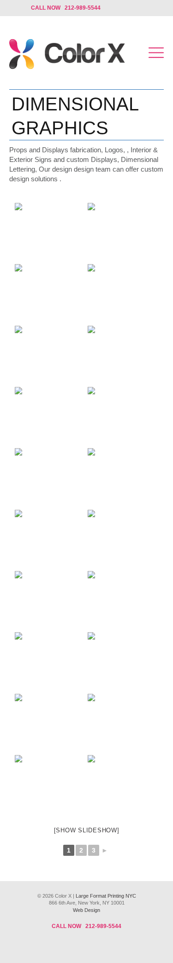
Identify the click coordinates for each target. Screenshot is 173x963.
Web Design (86, 910)
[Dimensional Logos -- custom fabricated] (121, 784)
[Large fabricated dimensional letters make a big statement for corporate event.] (121, 662)
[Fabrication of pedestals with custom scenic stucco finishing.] (121, 477)
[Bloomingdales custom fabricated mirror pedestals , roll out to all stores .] (48, 784)
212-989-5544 (103, 926)
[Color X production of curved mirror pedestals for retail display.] (48, 416)
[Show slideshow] (86, 830)
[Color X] (67, 55)
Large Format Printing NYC (106, 896)
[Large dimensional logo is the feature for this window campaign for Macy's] (48, 355)
